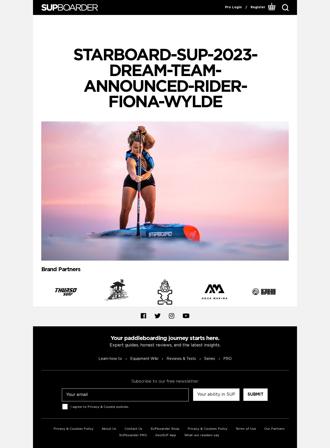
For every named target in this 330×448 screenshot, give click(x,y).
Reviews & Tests (181, 358)
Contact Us (133, 428)
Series (209, 358)
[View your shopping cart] (272, 7)
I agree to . (100, 406)
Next (292, 292)
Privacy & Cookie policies (108, 406)
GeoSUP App (165, 435)
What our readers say (201, 435)
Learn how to (110, 358)
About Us (109, 428)
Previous (37, 292)
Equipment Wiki (144, 358)
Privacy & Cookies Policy (73, 428)
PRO (227, 358)
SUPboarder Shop (165, 428)
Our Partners (274, 428)
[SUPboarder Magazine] (69, 7)
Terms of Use (246, 428)
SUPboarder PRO (133, 435)
